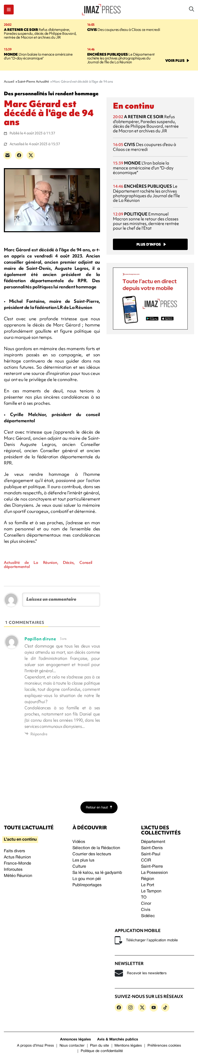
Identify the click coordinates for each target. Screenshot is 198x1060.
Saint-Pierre (152, 866)
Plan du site (99, 1045)
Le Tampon (151, 891)
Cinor (146, 904)
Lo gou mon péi (86, 879)
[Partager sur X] (31, 155)
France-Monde (17, 863)
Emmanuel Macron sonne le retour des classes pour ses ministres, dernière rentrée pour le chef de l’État (146, 221)
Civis (145, 910)
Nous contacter (72, 1045)
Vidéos (78, 842)
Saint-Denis (152, 848)
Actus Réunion (17, 857)
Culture (79, 866)
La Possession (154, 873)
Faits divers (14, 851)
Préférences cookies (164, 1045)
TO (143, 897)
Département (153, 842)
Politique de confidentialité (102, 1051)
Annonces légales (75, 1039)
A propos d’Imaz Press (35, 1045)
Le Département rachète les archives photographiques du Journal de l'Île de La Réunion (121, 58)
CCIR (146, 860)
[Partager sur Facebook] (19, 155)
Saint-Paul (150, 854)
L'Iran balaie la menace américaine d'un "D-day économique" (38, 56)
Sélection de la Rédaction (96, 848)
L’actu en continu (20, 839)
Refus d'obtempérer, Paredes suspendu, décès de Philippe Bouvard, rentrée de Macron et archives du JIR (40, 33)
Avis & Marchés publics (117, 1039)
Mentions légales (128, 1045)
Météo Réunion (18, 876)
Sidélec (148, 916)
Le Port (147, 885)
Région (147, 879)
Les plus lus (83, 860)
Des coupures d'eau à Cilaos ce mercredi (123, 29)
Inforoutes (13, 870)
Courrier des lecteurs (91, 854)
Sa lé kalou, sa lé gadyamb (97, 873)
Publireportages (87, 885)
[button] (9, 9)
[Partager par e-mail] (7, 155)
